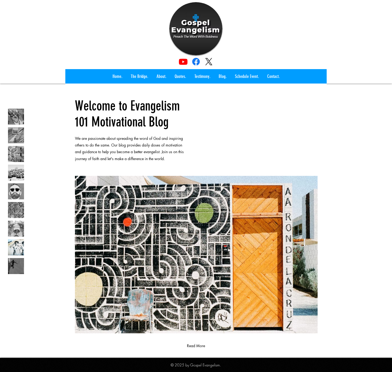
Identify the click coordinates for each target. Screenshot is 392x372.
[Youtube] (183, 62)
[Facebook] (196, 62)
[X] (209, 62)
